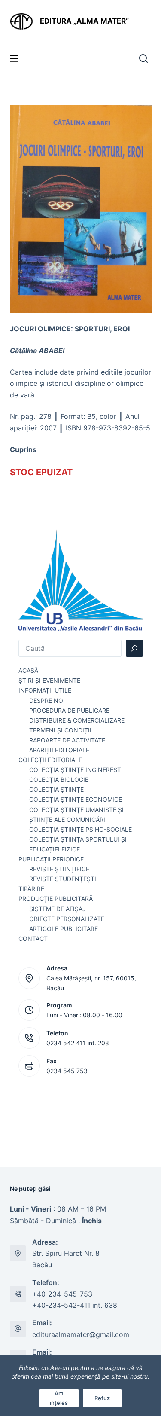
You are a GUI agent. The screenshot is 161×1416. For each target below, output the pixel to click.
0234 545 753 (67, 1070)
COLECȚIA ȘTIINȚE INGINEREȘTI (76, 769)
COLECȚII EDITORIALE (50, 759)
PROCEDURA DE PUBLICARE (69, 710)
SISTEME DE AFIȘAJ (57, 908)
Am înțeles (59, 1398)
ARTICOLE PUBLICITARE (63, 928)
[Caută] (134, 648)
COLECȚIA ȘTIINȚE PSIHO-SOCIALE (80, 829)
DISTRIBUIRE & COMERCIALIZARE (77, 720)
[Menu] (14, 58)
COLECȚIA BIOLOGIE (58, 779)
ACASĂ (28, 670)
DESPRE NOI (47, 700)
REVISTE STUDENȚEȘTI (62, 878)
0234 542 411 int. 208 (77, 1043)
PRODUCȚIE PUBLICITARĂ (55, 898)
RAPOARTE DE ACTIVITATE (67, 740)
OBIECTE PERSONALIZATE (66, 918)
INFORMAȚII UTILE (44, 690)
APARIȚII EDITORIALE (59, 750)
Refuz (102, 1398)
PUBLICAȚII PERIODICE (51, 859)
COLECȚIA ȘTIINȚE (56, 789)
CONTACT (33, 938)
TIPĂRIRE (31, 888)
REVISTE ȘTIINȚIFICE (59, 869)
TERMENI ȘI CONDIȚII (60, 730)
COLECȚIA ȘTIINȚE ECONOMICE (75, 799)
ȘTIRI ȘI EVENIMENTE (49, 680)
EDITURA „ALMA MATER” (85, 21)
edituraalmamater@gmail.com (80, 1334)
